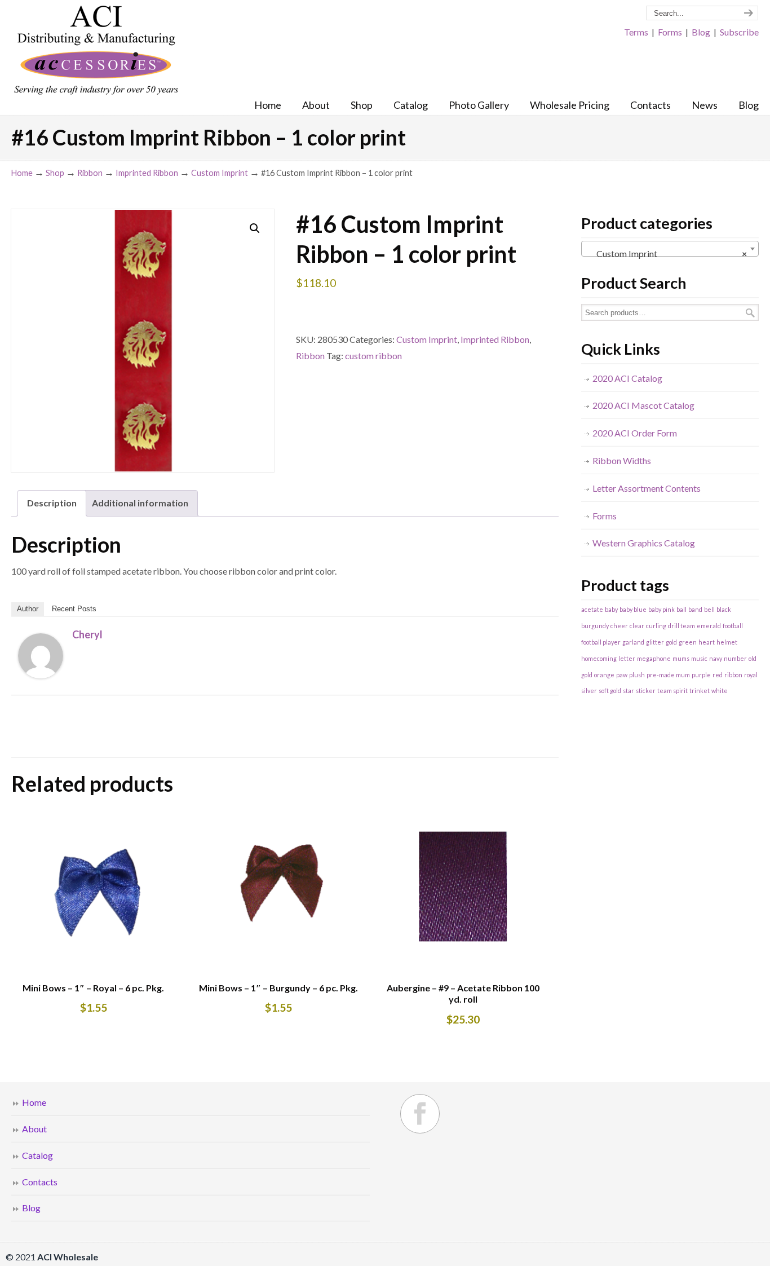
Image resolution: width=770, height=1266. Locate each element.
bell (709, 609)
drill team (681, 625)
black (723, 609)
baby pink (661, 609)
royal (751, 674)
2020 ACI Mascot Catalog (643, 405)
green (688, 642)
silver (589, 690)
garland (633, 642)
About (34, 1128)
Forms (670, 32)
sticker (646, 690)
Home (22, 173)
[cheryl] (40, 674)
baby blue (633, 609)
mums (680, 658)
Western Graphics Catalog (643, 542)
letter (626, 658)
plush (637, 674)
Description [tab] (52, 502)
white (719, 690)
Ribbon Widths (621, 460)
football (733, 625)
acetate (592, 609)
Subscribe (739, 32)
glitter (655, 642)
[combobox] (670, 249)
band (695, 609)
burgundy (595, 625)
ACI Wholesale (95, 50)
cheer (619, 625)
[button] (255, 228)
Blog (701, 32)
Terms (636, 32)
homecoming (599, 658)
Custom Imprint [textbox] (666, 253)
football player (601, 642)
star (628, 690)
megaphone (654, 658)
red (718, 674)
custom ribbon (373, 355)
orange (604, 674)
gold (671, 642)
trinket (699, 690)
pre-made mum (668, 674)
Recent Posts (74, 609)
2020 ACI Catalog (627, 378)
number (735, 658)
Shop (55, 173)
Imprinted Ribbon (147, 173)
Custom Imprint (219, 173)
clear (637, 625)
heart (706, 642)
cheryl (87, 634)
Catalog (37, 1155)
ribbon (733, 674)
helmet (726, 642)
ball (681, 609)
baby (611, 609)
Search (750, 312)
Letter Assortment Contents (646, 488)
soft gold (610, 690)
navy (715, 658)
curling (656, 625)
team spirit (672, 690)
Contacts (39, 1181)
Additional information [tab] (140, 502)
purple (701, 674)
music (699, 658)
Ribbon (90, 173)
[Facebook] (420, 1113)
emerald (709, 625)
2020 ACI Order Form (634, 432)
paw (621, 674)
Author (27, 609)
